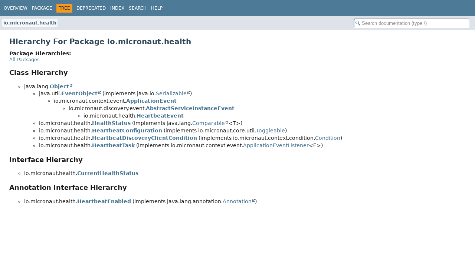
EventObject (79, 93)
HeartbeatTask (113, 145)
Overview (15, 8)
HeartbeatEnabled (104, 201)
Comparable (208, 123)
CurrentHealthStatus (107, 173)
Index (117, 8)
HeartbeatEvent (160, 116)
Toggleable (270, 131)
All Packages (24, 59)
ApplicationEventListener (276, 145)
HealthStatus (111, 123)
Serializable (171, 93)
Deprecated (91, 8)
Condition (327, 138)
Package (42, 8)
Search (138, 8)
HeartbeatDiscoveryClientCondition (144, 138)
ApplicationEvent (151, 101)
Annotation (237, 201)
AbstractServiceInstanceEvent (190, 108)
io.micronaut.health (29, 23)
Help (157, 8)
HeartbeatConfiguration (127, 131)
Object (59, 86)
